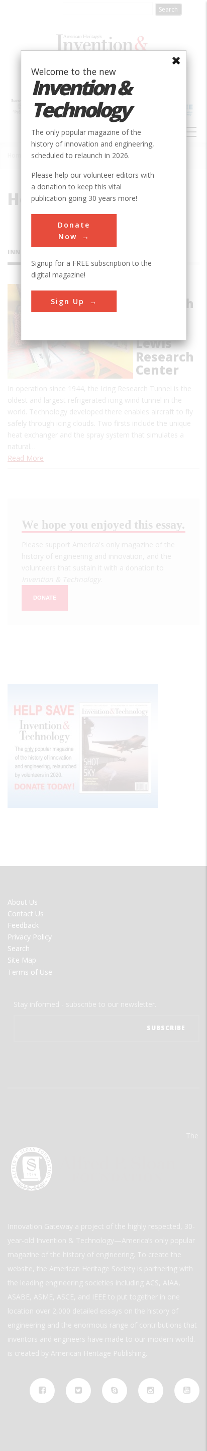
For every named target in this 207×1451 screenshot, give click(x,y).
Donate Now (74, 230)
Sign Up (67, 301)
